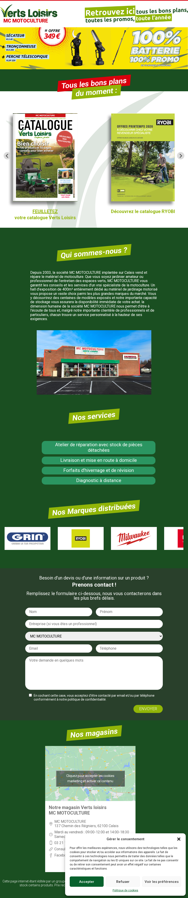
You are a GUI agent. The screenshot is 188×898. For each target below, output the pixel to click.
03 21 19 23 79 (66, 843)
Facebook (62, 855)
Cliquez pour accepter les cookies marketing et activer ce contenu (90, 778)
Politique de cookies (125, 890)
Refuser (123, 882)
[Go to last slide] (7, 155)
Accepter (86, 882)
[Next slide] (180, 155)
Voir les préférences (162, 882)
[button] (179, 839)
